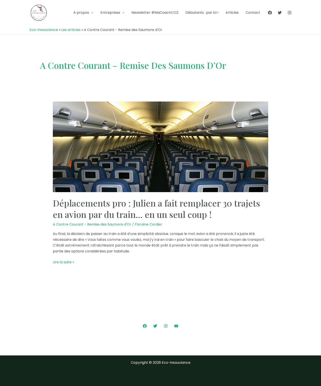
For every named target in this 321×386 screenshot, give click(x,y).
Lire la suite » (63, 262)
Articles (232, 12)
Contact (253, 12)
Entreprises (110, 12)
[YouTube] (176, 326)
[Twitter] (280, 13)
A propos (81, 12)
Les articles (71, 29)
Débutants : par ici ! (202, 12)
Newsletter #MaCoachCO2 (154, 12)
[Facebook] (270, 13)
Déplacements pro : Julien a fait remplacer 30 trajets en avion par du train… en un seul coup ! (156, 208)
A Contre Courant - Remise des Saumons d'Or (92, 224)
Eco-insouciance (43, 29)
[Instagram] (290, 13)
